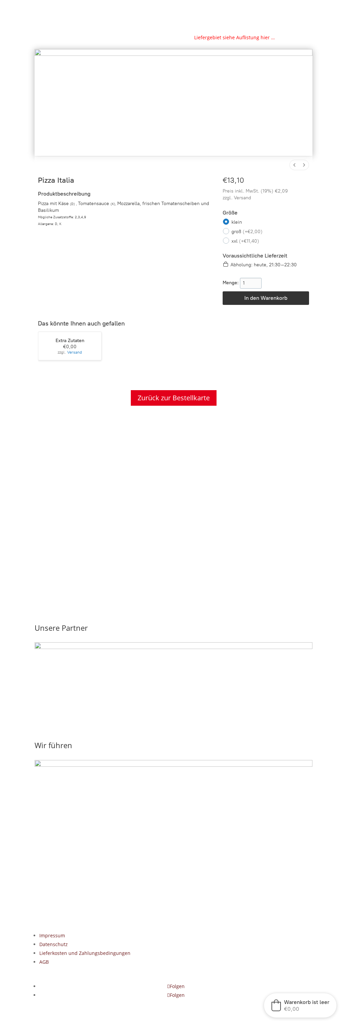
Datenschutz (53, 944)
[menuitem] (294, 165)
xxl (245, 241)
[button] (300, 1005)
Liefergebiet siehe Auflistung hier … (234, 37)
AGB (44, 962)
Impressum (52, 935)
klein (236, 222)
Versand (242, 198)
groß (247, 231)
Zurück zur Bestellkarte (174, 397)
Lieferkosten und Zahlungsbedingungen (84, 953)
